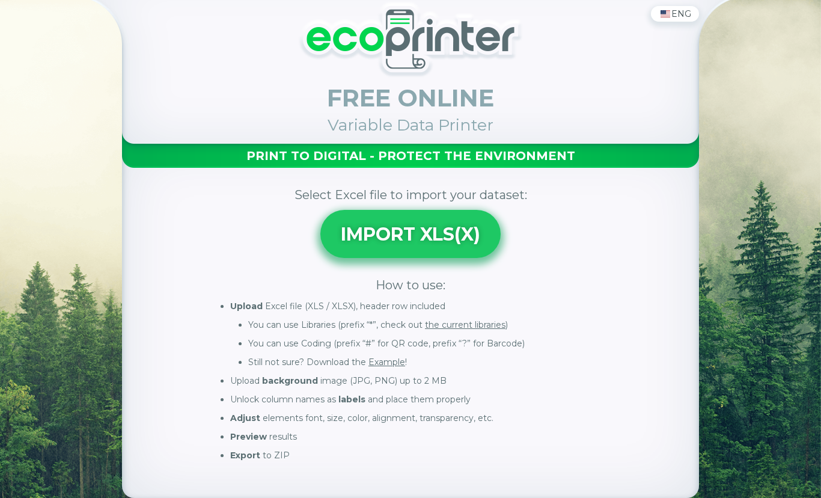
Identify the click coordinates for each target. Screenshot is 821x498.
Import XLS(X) (410, 234)
